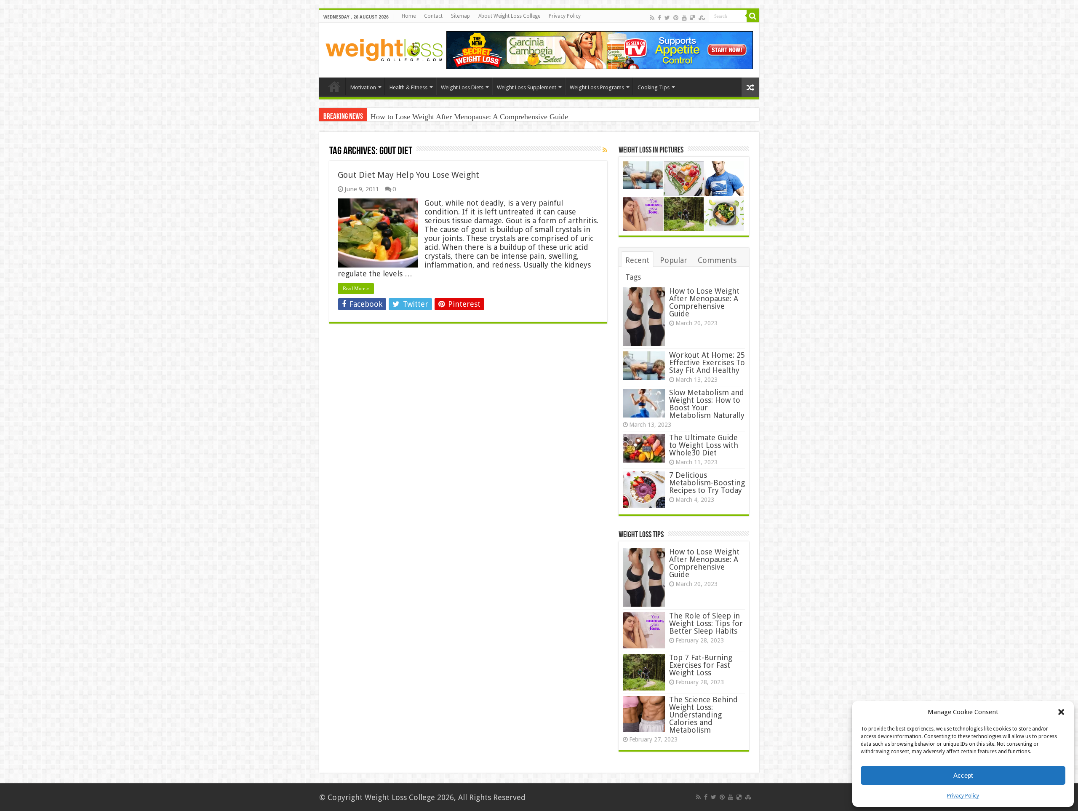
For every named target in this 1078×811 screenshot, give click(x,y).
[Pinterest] (675, 17)
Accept (963, 775)
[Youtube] (684, 17)
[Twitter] (667, 17)
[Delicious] (692, 17)
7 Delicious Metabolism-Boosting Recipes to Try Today (707, 483)
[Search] (753, 16)
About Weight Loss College (509, 16)
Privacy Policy (963, 796)
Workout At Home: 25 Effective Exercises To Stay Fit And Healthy (707, 363)
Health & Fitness (408, 87)
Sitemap (460, 16)
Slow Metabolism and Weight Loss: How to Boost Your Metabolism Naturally (706, 404)
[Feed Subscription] (605, 150)
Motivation (363, 87)
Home (409, 16)
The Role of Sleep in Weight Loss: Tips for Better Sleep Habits (706, 623)
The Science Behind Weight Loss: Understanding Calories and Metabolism (703, 714)
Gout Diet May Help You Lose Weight (408, 175)
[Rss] (652, 17)
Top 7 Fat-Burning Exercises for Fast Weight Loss (700, 665)
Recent (637, 260)
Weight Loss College (400, 797)
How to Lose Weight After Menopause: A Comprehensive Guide (469, 116)
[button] (1061, 712)
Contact (433, 16)
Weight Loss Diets (462, 87)
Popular (673, 260)
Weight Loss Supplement (526, 87)
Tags (633, 277)
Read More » (356, 289)
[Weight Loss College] (384, 48)
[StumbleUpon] (702, 17)
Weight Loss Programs (597, 87)
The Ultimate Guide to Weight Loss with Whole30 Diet (703, 445)
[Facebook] (659, 17)
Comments (717, 260)
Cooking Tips (654, 87)
